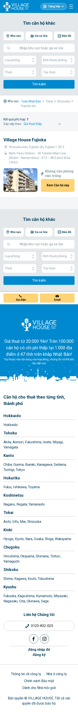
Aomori (18, 442)
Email (57, 299)
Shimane (42, 556)
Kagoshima (26, 596)
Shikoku (10, 569)
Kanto (8, 455)
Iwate (47, 442)
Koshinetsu (13, 495)
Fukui (7, 487)
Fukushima (33, 442)
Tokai (8, 512)
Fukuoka (9, 596)
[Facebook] (33, 638)
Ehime (8, 579)
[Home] (39, 324)
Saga (45, 601)
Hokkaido (12, 415)
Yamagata (10, 447)
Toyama (34, 487)
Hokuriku (11, 478)
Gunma (18, 465)
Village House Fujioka (24, 139)
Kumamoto (44, 596)
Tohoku (10, 433)
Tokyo (20, 470)
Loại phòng (12, 60)
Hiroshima (11, 556)
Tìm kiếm (39, 84)
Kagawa (20, 579)
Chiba (7, 465)
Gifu (15, 522)
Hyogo (8, 539)
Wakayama (63, 539)
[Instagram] (44, 638)
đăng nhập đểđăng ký (39, 652)
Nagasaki (10, 601)
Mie (23, 522)
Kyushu (9, 587)
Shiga (49, 539)
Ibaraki (30, 465)
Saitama (60, 465)
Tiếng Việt (54, 6)
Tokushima (46, 579)
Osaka (38, 539)
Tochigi (8, 470)
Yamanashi (37, 504)
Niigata (21, 504)
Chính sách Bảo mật (39, 681)
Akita (7, 442)
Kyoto (19, 539)
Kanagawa (44, 465)
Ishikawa (19, 487)
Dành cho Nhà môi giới (39, 688)
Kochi (32, 579)
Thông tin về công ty (26, 674)
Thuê (8, 72)
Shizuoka (34, 522)
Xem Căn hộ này (58, 185)
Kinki (7, 530)
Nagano (9, 504)
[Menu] (71, 6)
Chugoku (11, 547)
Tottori (55, 556)
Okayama (27, 556)
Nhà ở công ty (56, 674)
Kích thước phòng (55, 60)
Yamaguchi (11, 561)
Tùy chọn (49, 72)
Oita (22, 601)
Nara (28, 539)
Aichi (7, 522)
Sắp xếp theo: (12, 124)
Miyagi (58, 442)
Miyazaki (60, 596)
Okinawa (33, 601)
